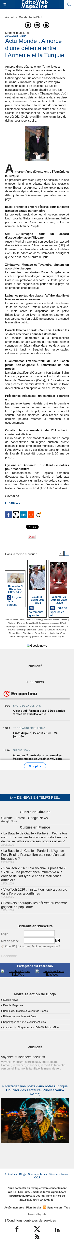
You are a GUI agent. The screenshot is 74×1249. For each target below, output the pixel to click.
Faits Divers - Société (35, 630)
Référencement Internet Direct (20, 1016)
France (64, 620)
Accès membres (14, 1207)
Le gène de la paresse (14, 600)
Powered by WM (37, 1214)
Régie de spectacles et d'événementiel (58, 611)
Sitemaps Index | (38, 1174)
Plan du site (33, 1207)
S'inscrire (24, 946)
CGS (37, 1177)
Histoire (52, 633)
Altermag (27, 636)
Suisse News (10, 999)
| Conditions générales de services (30, 1220)
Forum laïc (38, 636)
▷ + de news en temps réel (35, 797)
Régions (11, 623)
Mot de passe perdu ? (46, 946)
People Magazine (13, 1005)
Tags (67, 1207)
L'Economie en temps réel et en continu (46, 626)
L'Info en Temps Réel (27, 623)
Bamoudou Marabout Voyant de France (25, 1010)
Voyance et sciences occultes (23, 1057)
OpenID (10, 946)
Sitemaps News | (59, 1174)
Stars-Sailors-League (54, 636)
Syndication (54, 1207)
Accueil (9, 17)
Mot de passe (10, 941)
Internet (22, 626)
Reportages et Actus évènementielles (24, 1021)
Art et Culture (41, 633)
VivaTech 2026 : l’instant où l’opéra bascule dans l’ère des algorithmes (34, 891)
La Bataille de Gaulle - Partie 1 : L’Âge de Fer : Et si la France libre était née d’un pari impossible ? (33, 855)
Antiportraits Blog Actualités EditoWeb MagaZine (31, 1027)
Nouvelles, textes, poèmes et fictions (42, 620)
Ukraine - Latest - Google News (24, 818)
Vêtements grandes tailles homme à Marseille (36, 613)
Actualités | (11, 1174)
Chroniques (28, 633)
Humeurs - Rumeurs (56, 630)
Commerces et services (48, 623)
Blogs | (23, 1174)
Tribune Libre (15, 633)
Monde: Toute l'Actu (31, 17)
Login (4, 933)
